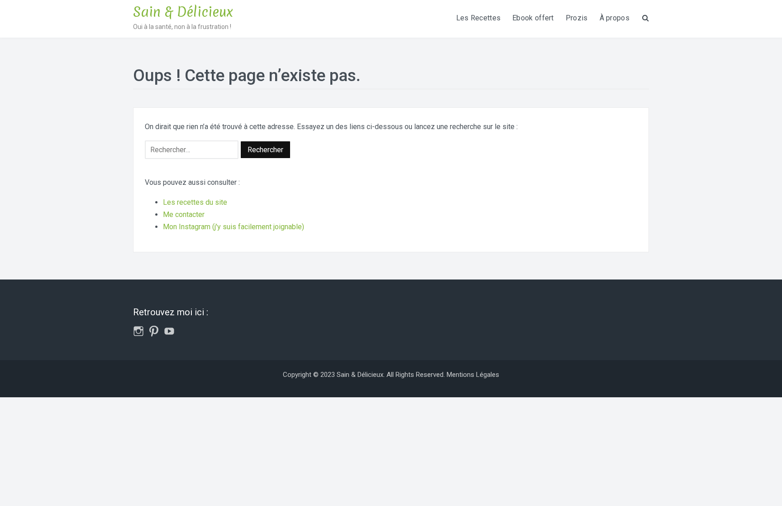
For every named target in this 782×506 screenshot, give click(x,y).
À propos (614, 18)
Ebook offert (533, 18)
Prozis (577, 18)
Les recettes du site (195, 202)
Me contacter (184, 214)
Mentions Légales (473, 375)
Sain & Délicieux (183, 12)
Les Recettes (478, 18)
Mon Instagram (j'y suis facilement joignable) (233, 226)
